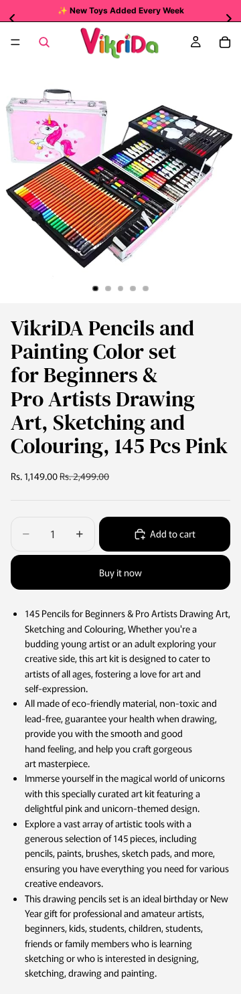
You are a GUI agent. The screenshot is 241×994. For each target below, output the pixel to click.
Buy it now (120, 572)
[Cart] (225, 42)
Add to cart (172, 533)
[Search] (44, 42)
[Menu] (15, 42)
